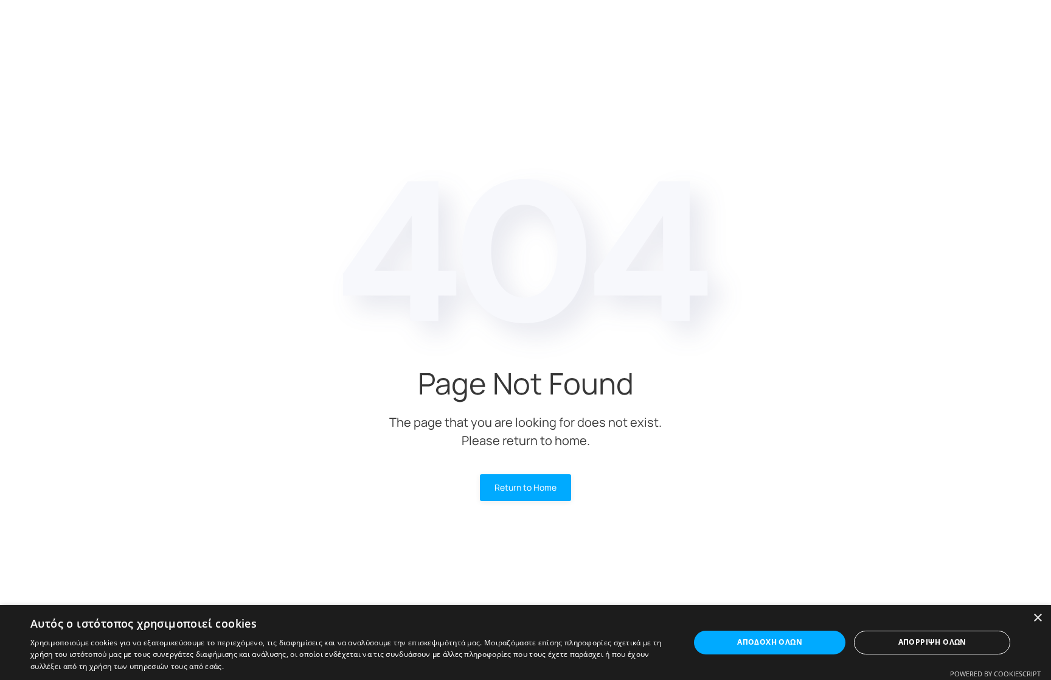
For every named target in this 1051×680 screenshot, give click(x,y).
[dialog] (525, 642)
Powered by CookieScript (995, 673)
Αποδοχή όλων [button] (769, 642)
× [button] (1037, 618)
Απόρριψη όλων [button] (932, 642)
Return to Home (525, 487)
